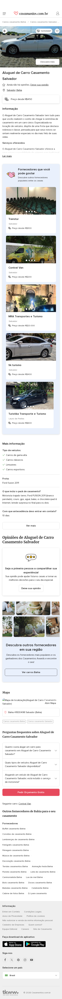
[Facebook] (5, 960)
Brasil (12, 975)
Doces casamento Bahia (40, 882)
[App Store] (12, 946)
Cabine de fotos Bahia (13, 893)
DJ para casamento (37, 893)
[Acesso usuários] (58, 13)
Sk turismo (14, 365)
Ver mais (31, 525)
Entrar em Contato (11, 911)
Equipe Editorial (9, 929)
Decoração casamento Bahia (16, 861)
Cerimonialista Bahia (12, 877)
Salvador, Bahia (14, 90)
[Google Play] (35, 946)
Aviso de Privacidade (12, 916)
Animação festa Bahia (42, 866)
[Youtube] (31, 960)
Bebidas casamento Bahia (15, 888)
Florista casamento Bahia (14, 872)
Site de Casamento (42, 929)
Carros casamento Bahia (14, 22)
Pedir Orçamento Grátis (31, 792)
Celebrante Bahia (40, 888)
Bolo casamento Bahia (13, 882)
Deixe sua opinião (31, 588)
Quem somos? (35, 924)
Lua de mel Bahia (34, 877)
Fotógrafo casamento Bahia (15, 845)
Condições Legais (33, 911)
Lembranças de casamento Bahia (18, 839)
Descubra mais (47, 62)
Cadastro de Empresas (13, 924)
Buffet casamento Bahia (13, 828)
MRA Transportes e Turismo (25, 316)
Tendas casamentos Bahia (15, 866)
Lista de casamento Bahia (43, 872)
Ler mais (7, 156)
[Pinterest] (18, 960)
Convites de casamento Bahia (16, 834)
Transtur (13, 219)
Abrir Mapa (50, 703)
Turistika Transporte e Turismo (27, 413)
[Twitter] (11, 960)
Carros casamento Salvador (43, 22)
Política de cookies (36, 916)
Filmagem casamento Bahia (15, 850)
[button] (31, 572)
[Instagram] (25, 960)
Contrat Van (15, 267)
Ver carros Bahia (31, 672)
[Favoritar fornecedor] (57, 31)
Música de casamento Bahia (15, 855)
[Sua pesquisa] (4, 31)
